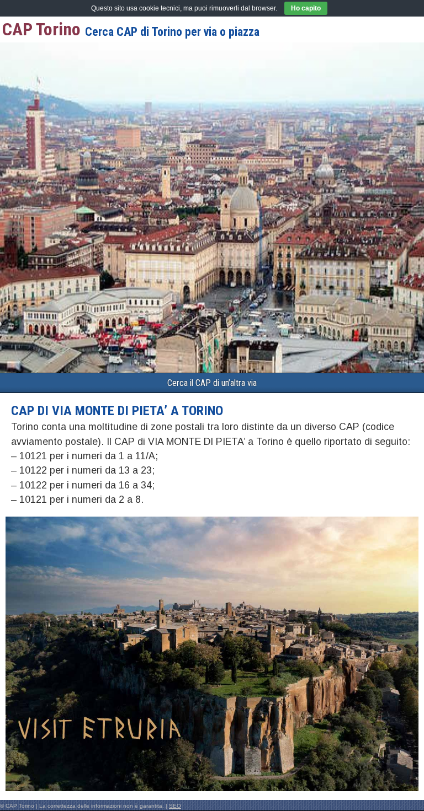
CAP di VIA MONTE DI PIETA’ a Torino (117, 410)
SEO (175, 806)
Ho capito (306, 8)
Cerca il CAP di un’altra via (212, 383)
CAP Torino (41, 29)
